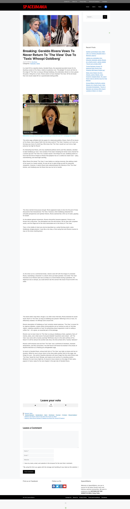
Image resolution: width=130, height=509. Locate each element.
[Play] (61, 98)
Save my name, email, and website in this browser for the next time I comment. (49, 463)
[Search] (105, 17)
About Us (74, 1)
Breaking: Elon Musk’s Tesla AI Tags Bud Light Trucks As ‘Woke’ (41, 416)
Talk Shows (51, 415)
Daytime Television (29, 415)
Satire (93, 6)
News (99, 6)
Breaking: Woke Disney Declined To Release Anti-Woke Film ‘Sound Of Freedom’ (45, 418)
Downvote (65, 405)
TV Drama (64, 415)
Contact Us (66, 1)
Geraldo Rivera (39, 415)
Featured (33, 63)
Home (87, 6)
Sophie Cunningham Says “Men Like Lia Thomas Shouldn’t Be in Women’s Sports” (95, 53)
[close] (65, 503)
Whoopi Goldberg (73, 415)
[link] (25, 105)
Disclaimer (104, 1)
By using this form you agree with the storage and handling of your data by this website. (51, 467)
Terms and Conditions (94, 1)
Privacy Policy (83, 1)
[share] (75, 105)
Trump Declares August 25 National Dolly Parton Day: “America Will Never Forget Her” (95, 68)
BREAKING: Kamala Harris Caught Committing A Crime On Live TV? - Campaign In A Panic (50, 105)
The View (58, 415)
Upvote (35, 405)
